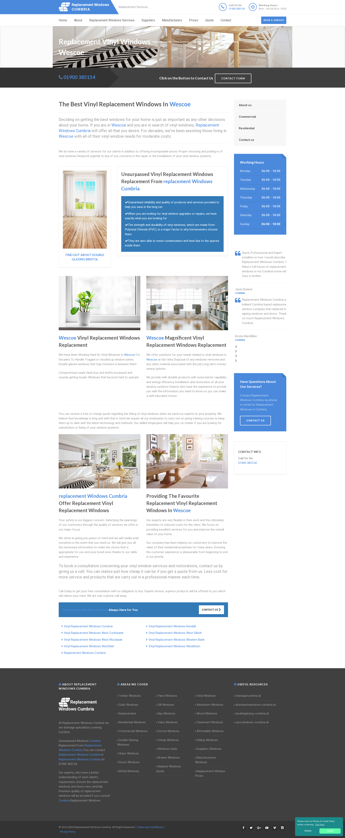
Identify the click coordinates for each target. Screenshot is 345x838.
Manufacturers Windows (205, 760)
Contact (226, 20)
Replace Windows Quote (168, 769)
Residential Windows (132, 722)
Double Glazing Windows (127, 742)
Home (63, 20)
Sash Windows (128, 705)
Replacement (127, 713)
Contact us (246, 140)
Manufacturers (172, 20)
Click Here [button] (319, 824)
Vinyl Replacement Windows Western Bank (176, 639)
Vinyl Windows (206, 696)
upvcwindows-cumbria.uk (252, 722)
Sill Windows (166, 705)
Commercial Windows (133, 731)
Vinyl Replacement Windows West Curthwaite (93, 633)
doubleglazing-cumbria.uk (252, 713)
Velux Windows (168, 722)
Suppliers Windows (209, 749)
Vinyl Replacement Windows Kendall (172, 626)
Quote (209, 20)
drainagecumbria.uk (248, 696)
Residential (247, 128)
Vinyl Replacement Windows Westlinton (174, 646)
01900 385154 (237, 8)
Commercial (247, 117)
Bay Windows (166, 713)
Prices (193, 20)
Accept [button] (330, 831)
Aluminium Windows (210, 705)
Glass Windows (129, 753)
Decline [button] (308, 831)
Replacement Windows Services (112, 20)
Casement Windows (210, 722)
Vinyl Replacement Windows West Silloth (175, 633)
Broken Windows (169, 757)
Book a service (274, 20)
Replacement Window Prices (210, 773)
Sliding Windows (207, 740)
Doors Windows (129, 762)
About (78, 20)
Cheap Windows (168, 740)
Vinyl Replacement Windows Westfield (89, 646)
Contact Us (210, 609)
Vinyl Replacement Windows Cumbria (88, 626)
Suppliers (148, 20)
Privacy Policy (67, 831)
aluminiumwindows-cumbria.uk (256, 705)
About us (245, 105)
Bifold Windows (129, 771)
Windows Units (167, 749)
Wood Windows (207, 713)
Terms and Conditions (150, 827)
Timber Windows (130, 696)
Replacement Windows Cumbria (85, 653)
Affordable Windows (210, 731)
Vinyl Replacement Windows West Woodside (93, 639)
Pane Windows (167, 696)
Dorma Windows (168, 731)
